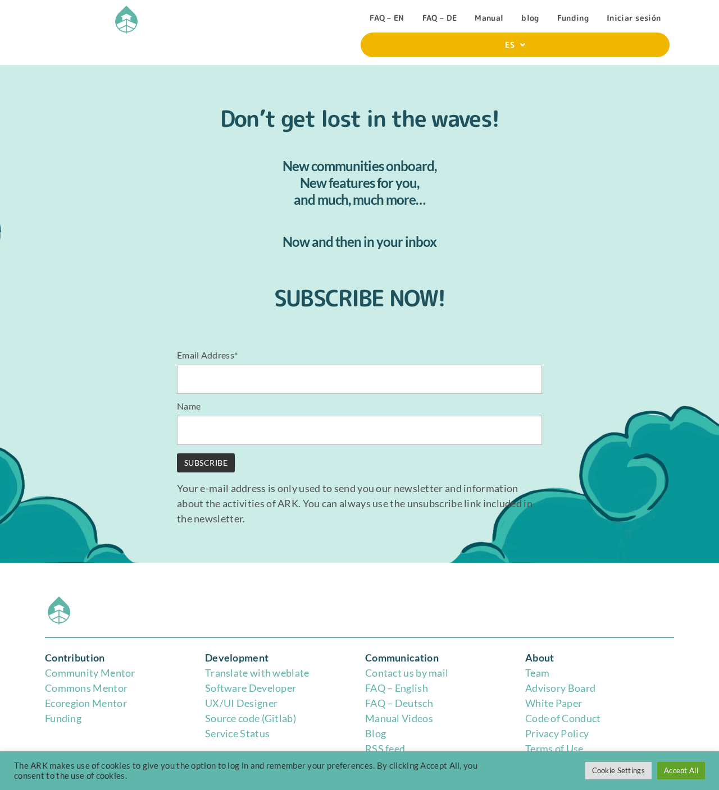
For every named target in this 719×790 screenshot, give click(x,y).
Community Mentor (90, 673)
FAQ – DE (439, 17)
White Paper (553, 703)
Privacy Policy (557, 733)
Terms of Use (554, 748)
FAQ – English (396, 688)
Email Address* (207, 355)
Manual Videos (399, 718)
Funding (573, 17)
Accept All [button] (681, 770)
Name (189, 406)
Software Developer (250, 688)
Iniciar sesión (634, 17)
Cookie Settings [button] (618, 770)
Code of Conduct (563, 718)
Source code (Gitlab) (250, 718)
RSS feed (385, 748)
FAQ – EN (387, 17)
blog (530, 17)
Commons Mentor (86, 688)
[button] (515, 45)
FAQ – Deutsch (399, 703)
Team (537, 673)
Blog (375, 733)
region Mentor (94, 703)
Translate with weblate (257, 673)
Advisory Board (560, 688)
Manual (489, 17)
